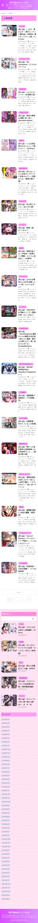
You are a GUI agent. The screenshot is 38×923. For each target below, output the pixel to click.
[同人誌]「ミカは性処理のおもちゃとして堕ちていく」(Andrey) (26, 146)
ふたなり (32, 97)
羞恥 (32, 409)
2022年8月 (6, 899)
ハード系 (31, 155)
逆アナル (25, 217)
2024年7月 (6, 813)
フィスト (27, 186)
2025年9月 (6, 760)
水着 (26, 353)
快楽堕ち (30, 129)
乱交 (19, 129)
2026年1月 (6, 745)
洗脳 (23, 105)
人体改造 (23, 76)
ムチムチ (29, 73)
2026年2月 (6, 742)
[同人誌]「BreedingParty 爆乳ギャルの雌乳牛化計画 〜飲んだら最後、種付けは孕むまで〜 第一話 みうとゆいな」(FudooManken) (27, 339)
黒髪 (19, 82)
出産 (24, 319)
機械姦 (20, 78)
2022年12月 (6, 884)
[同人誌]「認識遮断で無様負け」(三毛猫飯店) (26, 397)
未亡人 (34, 293)
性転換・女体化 (26, 430)
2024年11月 (6, 798)
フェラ (20, 428)
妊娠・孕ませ (22, 463)
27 (29, 600)
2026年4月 (6, 734)
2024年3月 (6, 828)
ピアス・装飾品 (30, 71)
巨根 (24, 103)
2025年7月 (6, 768)
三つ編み (29, 45)
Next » (19, 592)
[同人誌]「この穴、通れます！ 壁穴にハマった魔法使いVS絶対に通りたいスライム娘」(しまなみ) (27, 34)
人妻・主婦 (21, 188)
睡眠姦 (31, 295)
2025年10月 (6, 757)
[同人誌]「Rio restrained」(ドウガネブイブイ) (27, 64)
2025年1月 (6, 790)
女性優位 (25, 213)
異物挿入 (31, 159)
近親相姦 (23, 498)
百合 (24, 133)
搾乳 (34, 319)
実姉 (24, 493)
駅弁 (21, 161)
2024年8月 (6, 809)
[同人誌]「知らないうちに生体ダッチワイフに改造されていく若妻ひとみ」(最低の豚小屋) (26, 176)
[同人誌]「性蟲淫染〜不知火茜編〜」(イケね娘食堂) (27, 568)
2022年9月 (6, 895)
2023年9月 (6, 850)
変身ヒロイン (24, 237)
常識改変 (30, 405)
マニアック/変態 (28, 428)
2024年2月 (6, 831)
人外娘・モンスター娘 (27, 48)
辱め (34, 385)
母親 (29, 496)
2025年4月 (6, 779)
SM (30, 209)
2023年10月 (6, 846)
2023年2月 (6, 876)
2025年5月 (6, 775)
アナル (20, 153)
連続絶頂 (33, 80)
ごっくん (32, 151)
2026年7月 (6, 723)
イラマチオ (26, 153)
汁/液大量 (27, 432)
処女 (25, 580)
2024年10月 (6, 802)
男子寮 (20, 295)
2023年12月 (6, 839)
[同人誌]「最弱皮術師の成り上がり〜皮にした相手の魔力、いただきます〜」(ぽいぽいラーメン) (27, 482)
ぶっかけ (25, 576)
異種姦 (28, 241)
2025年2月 (6, 787)
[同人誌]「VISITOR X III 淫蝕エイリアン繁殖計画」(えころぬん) (27, 312)
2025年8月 (6, 764)
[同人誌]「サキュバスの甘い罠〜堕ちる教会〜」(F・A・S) (26, 702)
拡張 (31, 50)
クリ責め (24, 379)
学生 (24, 351)
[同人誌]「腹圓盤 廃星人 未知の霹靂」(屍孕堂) (27, 512)
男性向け (27, 80)
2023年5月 (6, 865)
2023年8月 (6, 854)
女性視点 (31, 237)
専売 (24, 291)
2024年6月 (6, 816)
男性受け (25, 215)
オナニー (21, 491)
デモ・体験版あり (29, 548)
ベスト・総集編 (26, 127)
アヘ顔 (32, 317)
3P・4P (32, 123)
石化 (23, 52)
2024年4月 (6, 824)
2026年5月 (6, 730)
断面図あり (27, 293)
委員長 (32, 101)
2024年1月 (6, 835)
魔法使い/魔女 (29, 52)
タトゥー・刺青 (26, 459)
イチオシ (24, 43)
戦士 (25, 554)
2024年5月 (6, 820)
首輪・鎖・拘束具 (29, 357)
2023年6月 (6, 861)
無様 (30, 267)
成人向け (23, 50)
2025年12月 (6, 749)
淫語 (24, 385)
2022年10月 (6, 891)
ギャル (32, 348)
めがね (32, 41)
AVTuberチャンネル (19, 2)
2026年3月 (6, 738)
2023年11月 (6, 843)
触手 (30, 321)
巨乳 (27, 265)
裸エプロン (31, 192)
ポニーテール (22, 73)
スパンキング (24, 211)
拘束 (27, 50)
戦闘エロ (25, 267)
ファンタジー (28, 550)
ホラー (20, 519)
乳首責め (31, 211)
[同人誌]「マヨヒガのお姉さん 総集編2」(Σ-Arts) (27, 630)
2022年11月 (6, 888)
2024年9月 (6, 805)
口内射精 (25, 157)
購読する (8, 614)
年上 (27, 291)
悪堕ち (34, 430)
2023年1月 (6, 880)
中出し (28, 461)
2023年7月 (6, 858)
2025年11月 (6, 753)
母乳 (23, 353)
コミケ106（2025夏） (25, 99)
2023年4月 (6, 869)
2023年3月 (6, 873)
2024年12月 (6, 794)
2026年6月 (6, 727)
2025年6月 (6, 772)
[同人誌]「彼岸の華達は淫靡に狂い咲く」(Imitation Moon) (26, 118)
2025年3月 (6, 783)
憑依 (19, 496)
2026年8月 (6, 719)
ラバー (34, 127)
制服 (27, 101)
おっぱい (32, 184)
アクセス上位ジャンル (24, 235)
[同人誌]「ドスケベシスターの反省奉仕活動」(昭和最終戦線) (26, 684)
